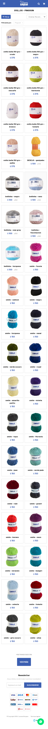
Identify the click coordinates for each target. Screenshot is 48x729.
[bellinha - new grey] (12, 216)
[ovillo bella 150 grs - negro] (36, 38)
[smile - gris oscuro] (12, 624)
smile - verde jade (36, 470)
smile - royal (35, 367)
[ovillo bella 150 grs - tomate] (36, 110)
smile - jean (12, 470)
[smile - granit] (36, 490)
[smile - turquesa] (12, 319)
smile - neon (35, 537)
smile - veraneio (12, 571)
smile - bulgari (35, 571)
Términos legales (35, 716)
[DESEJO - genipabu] (36, 146)
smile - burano (12, 537)
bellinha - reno (35, 196)
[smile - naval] (36, 319)
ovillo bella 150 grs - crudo (12, 52)
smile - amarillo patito (12, 401)
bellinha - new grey (12, 230)
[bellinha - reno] (36, 183)
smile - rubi (12, 503)
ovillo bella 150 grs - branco (12, 125)
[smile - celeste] (12, 590)
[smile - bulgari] (36, 557)
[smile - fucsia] (36, 252)
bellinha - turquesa (12, 266)
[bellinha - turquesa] (12, 252)
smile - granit (36, 503)
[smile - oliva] (36, 624)
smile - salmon (12, 300)
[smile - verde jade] (36, 456)
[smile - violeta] (36, 387)
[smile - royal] (36, 353)
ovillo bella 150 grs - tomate (36, 125)
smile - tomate (35, 604)
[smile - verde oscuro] (12, 353)
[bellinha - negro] (12, 183)
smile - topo (12, 436)
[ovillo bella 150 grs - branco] (12, 110)
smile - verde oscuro (12, 367)
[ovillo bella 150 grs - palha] (12, 146)
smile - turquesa (12, 333)
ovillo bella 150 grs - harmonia (36, 89)
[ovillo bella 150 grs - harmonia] (36, 74)
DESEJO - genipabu (35, 160)
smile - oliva (35, 638)
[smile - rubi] (12, 490)
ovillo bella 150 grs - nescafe (12, 89)
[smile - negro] (36, 286)
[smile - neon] (36, 523)
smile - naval (35, 333)
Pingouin (18, 23)
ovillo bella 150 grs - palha (12, 161)
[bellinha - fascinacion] (36, 216)
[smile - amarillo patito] (12, 387)
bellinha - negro (12, 196)
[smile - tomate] (36, 590)
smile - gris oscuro (12, 638)
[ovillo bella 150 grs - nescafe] (12, 74)
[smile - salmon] (12, 286)
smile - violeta (35, 400)
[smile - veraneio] (12, 557)
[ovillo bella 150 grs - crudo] (12, 38)
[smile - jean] (12, 456)
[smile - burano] (12, 523)
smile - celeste (12, 604)
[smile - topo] (12, 423)
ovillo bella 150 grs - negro (36, 52)
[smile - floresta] (36, 423)
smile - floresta (36, 436)
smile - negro (36, 300)
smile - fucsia (36, 266)
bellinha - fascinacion (35, 231)
